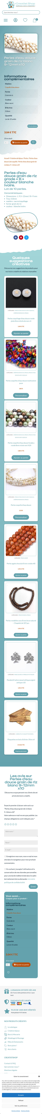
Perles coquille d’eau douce (21, 505)
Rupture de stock (21, 751)
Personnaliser (21, 395)
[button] (39, 1076)
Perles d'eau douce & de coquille (24, 310)
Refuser (21, 1100)
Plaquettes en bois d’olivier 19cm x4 (21, 739)
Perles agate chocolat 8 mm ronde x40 (21, 563)
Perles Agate (24, 558)
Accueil (6, 158)
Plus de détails (32, 126)
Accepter (21, 1095)
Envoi (33, 886)
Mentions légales (16, 1111)
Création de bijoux (16, 158)
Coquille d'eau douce (12, 87)
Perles (26, 158)
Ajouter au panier (21, 142)
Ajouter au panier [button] (21, 333)
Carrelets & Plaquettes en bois (24, 734)
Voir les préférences (21, 1106)
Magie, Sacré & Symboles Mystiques (24, 674)
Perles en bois (22, 615)
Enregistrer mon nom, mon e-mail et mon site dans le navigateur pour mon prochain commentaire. (20, 859)
